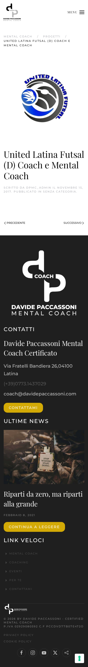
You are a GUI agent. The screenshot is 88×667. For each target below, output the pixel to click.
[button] (75, 12)
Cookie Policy (18, 641)
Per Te (15, 580)
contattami (23, 408)
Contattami (20, 589)
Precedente (16, 223)
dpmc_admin (38, 187)
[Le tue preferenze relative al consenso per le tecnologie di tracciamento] (79, 658)
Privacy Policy (19, 635)
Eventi (15, 571)
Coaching (18, 562)
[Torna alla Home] (12, 12)
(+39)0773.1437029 (25, 384)
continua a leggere (34, 527)
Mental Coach (23, 553)
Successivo (72, 223)
